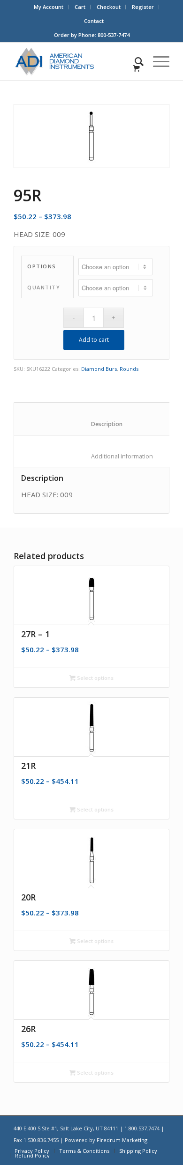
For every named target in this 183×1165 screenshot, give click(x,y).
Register (143, 6)
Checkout (109, 6)
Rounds (129, 368)
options (41, 266)
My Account (48, 6)
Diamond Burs (99, 368)
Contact (94, 20)
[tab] (96, 418)
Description (96, 424)
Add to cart (94, 340)
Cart (80, 6)
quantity (43, 287)
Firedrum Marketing (122, 1139)
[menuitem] (49, 7)
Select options (95, 677)
